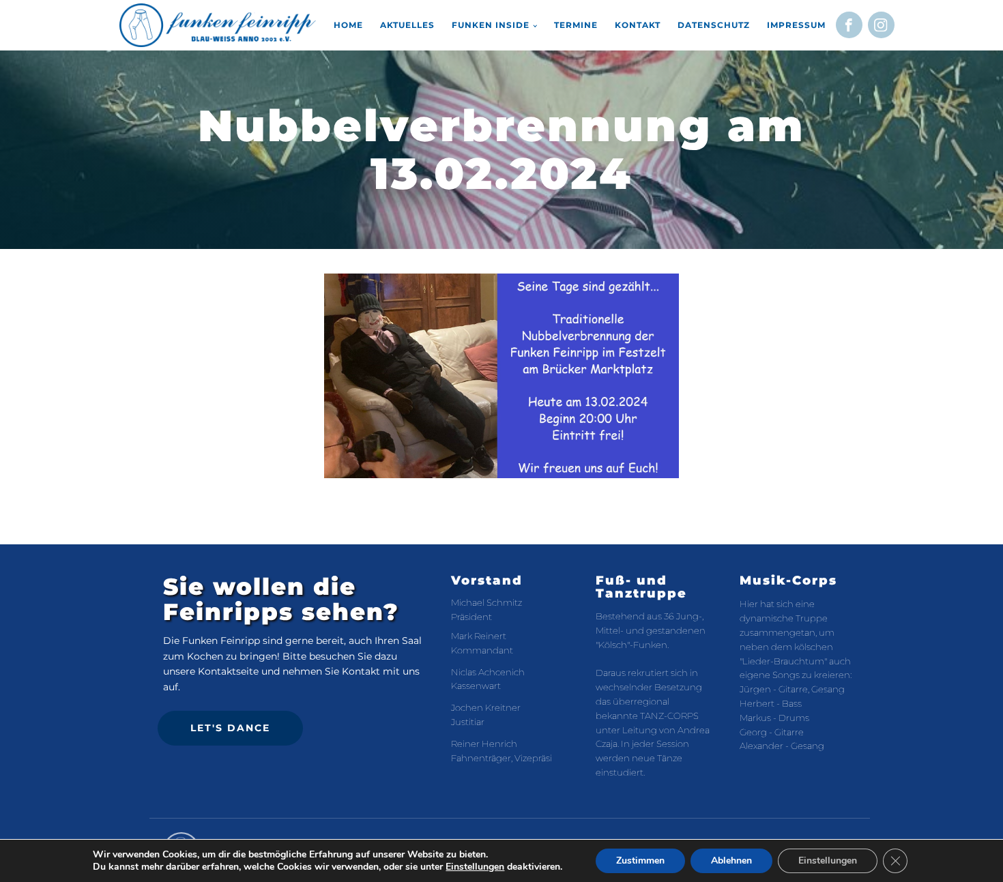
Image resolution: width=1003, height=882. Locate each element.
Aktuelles (407, 25)
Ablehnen (731, 860)
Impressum (796, 25)
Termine (576, 25)
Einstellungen (475, 867)
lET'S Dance (230, 728)
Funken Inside (490, 25)
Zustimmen (640, 860)
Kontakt (637, 25)
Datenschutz (714, 25)
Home (348, 25)
